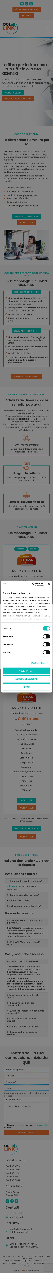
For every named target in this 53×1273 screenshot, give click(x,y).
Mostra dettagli (38, 663)
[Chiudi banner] (49, 584)
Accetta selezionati (26, 679)
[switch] (46, 636)
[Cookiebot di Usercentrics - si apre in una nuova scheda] (33, 584)
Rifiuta (26, 687)
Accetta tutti (26, 671)
